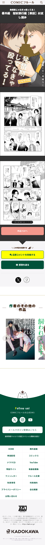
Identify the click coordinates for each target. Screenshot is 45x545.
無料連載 (34, 449)
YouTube (34, 462)
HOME (11, 449)
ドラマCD (11, 462)
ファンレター (11, 476)
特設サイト (11, 469)
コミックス (34, 455)
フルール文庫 (34, 476)
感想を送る (22, 264)
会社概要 (34, 489)
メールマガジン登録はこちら (22, 429)
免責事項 (11, 482)
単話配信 (11, 455)
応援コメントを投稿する (23, 254)
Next (40, 338)
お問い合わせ (11, 496)
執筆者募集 (34, 469)
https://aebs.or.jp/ (28, 524)
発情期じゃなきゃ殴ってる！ (22, 9)
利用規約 (34, 482)
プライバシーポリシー (11, 489)
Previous (5, 338)
